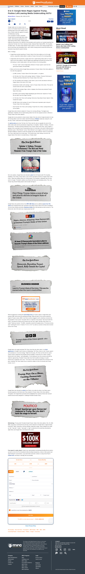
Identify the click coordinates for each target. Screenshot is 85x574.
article (24, 390)
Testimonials (51, 6)
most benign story (28, 314)
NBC (38, 529)
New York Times (18, 529)
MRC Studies (33, 529)
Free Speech (26, 529)
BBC (41, 529)
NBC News (32, 204)
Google (32, 531)
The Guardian (11, 529)
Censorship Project (12, 531)
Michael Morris (11, 16)
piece (32, 175)
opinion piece (13, 123)
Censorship (37, 531)
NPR (28, 204)
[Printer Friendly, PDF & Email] (14, 24)
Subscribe (62, 6)
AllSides (37, 118)
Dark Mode (56, 6)
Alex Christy (58, 49)
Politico (27, 531)
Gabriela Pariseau (59, 70)
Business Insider (28, 207)
